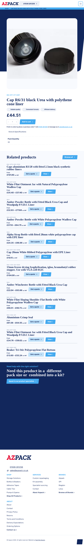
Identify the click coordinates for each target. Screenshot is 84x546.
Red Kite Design (40, 540)
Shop (7, 8)
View (46, 174)
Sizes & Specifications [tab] (17, 132)
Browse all (68, 157)
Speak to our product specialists (21, 381)
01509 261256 (42, 127)
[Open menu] (80, 3)
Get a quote (30, 174)
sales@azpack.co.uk (65, 127)
